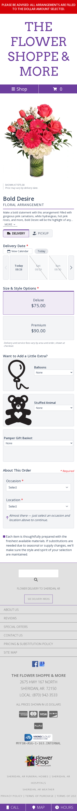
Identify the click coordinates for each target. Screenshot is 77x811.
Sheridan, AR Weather (38, 789)
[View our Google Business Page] (42, 666)
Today (41, 251)
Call (14, 807)
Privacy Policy (11, 796)
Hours (66, 807)
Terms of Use (66, 796)
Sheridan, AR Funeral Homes (28, 776)
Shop (22, 89)
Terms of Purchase (39, 796)
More (8, 224)
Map (40, 807)
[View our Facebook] (35, 666)
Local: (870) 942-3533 (38, 694)
